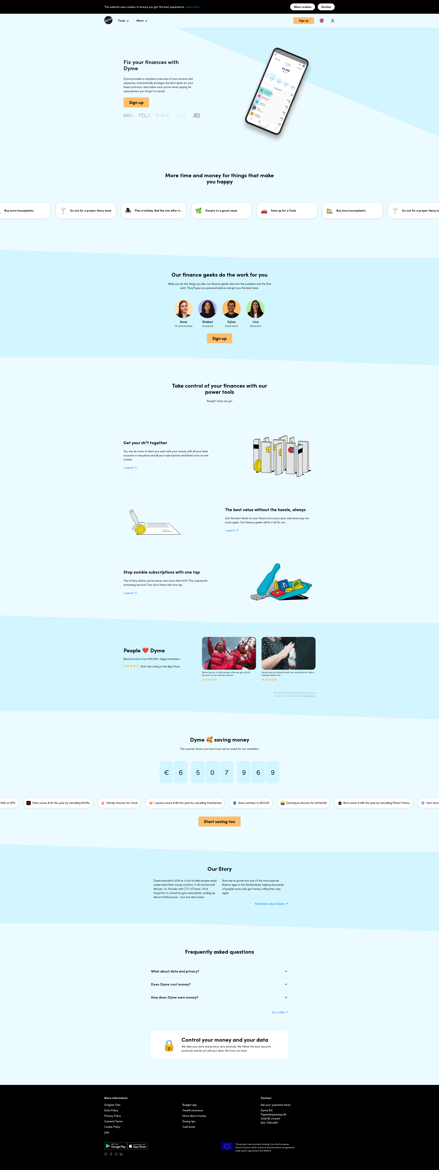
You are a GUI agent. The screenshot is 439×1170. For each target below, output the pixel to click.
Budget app (189, 1105)
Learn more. (192, 7)
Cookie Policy (112, 1126)
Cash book (188, 1126)
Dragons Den (112, 1105)
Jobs (106, 1132)
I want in (128, 467)
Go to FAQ (278, 1012)
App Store (310, 696)
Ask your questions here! (275, 1105)
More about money (194, 1115)
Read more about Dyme (270, 903)
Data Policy (111, 1110)
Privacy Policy (112, 1115)
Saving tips (188, 1121)
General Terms (113, 1121)
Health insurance (192, 1110)
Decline (326, 7)
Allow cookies (302, 7)
